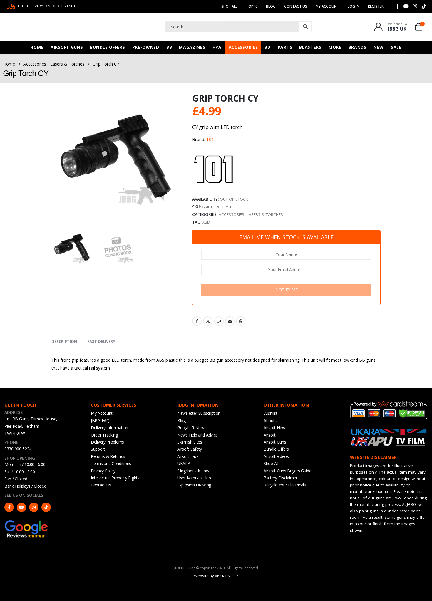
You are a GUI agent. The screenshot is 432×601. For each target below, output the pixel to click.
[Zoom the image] (26, 522)
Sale (396, 47)
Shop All (229, 6)
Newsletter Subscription (198, 413)
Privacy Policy (103, 471)
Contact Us (295, 6)
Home (36, 47)
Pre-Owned (145, 47)
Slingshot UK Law (193, 471)
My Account (102, 413)
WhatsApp (240, 321)
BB (169, 47)
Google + (219, 321)
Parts (285, 47)
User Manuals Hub (194, 478)
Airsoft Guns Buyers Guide (288, 471)
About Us (272, 420)
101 (210, 139)
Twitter (207, 321)
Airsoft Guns (67, 47)
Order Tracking (104, 435)
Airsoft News (275, 427)
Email (230, 321)
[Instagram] (414, 6)
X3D (206, 222)
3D (267, 47)
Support (98, 449)
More (335, 47)
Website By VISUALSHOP (216, 575)
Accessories (243, 47)
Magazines (192, 47)
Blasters (310, 47)
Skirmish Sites (189, 442)
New (379, 47)
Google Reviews (192, 427)
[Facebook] (397, 6)
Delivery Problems (107, 442)
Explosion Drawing (194, 485)
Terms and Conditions (111, 463)
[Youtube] (406, 6)
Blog (271, 6)
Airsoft (270, 435)
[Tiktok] (423, 6)
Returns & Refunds (108, 456)
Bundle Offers (107, 47)
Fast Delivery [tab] (101, 341)
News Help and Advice (197, 435)
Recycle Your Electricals (285, 485)
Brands (357, 47)
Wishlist (270, 413)
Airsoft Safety (189, 449)
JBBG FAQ (100, 420)
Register (376, 6)
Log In (353, 6)
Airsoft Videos (276, 456)
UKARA (183, 463)
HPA (217, 47)
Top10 (251, 6)
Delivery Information (109, 427)
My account (327, 6)
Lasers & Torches (265, 214)
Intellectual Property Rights (115, 478)
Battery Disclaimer (280, 478)
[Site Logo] (63, 26)
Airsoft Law (187, 456)
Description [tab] (64, 341)
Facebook (197, 321)
